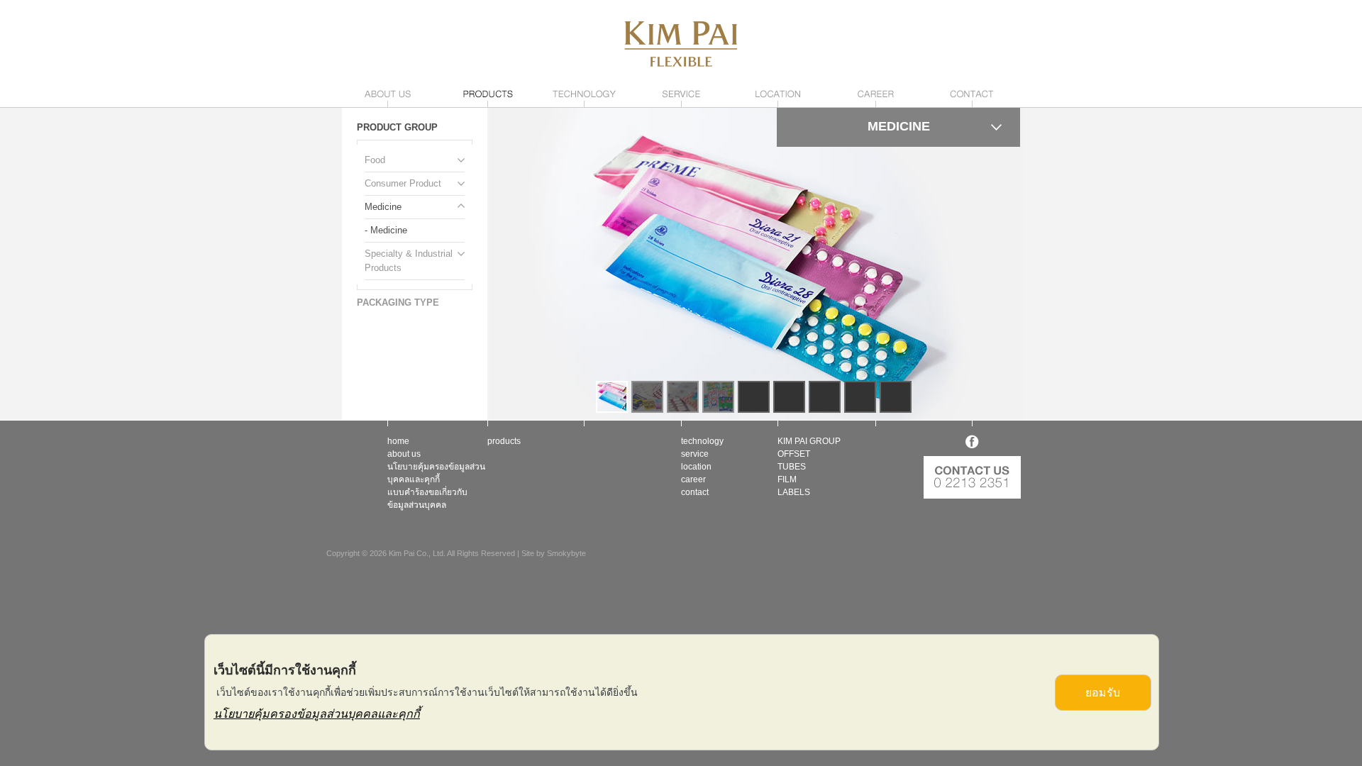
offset (793, 454)
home (398, 441)
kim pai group (809, 441)
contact (695, 492)
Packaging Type (398, 302)
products (504, 441)
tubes (791, 467)
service (695, 454)
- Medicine (386, 230)
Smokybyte (566, 553)
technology (702, 441)
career (693, 479)
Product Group (397, 127)
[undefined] (755, 264)
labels (793, 492)
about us (404, 454)
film (787, 479)
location (696, 467)
